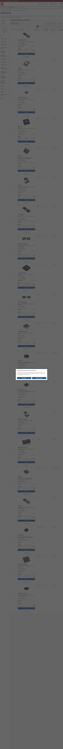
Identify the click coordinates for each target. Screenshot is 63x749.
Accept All (24, 378)
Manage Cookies (39, 378)
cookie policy (20, 374)
